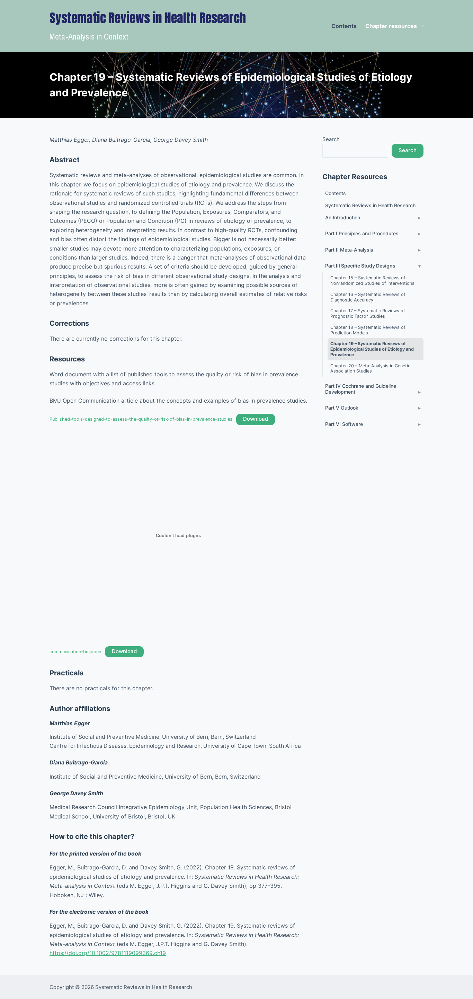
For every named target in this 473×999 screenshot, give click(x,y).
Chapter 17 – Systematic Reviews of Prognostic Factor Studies (367, 313)
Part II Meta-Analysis (349, 250)
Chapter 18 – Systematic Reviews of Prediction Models (367, 330)
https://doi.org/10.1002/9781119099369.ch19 (108, 952)
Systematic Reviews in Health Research (370, 205)
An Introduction (342, 217)
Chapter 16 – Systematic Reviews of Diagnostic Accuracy (367, 297)
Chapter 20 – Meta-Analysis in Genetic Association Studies (370, 368)
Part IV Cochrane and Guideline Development (360, 389)
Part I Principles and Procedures (362, 233)
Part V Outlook (341, 408)
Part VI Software (344, 424)
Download (255, 418)
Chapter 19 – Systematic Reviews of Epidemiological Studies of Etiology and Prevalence (372, 349)
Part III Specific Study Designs (360, 266)
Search (331, 139)
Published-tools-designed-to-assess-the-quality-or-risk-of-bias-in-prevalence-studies (141, 419)
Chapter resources (391, 26)
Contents (344, 26)
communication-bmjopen (75, 651)
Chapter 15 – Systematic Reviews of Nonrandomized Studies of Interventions (372, 280)
